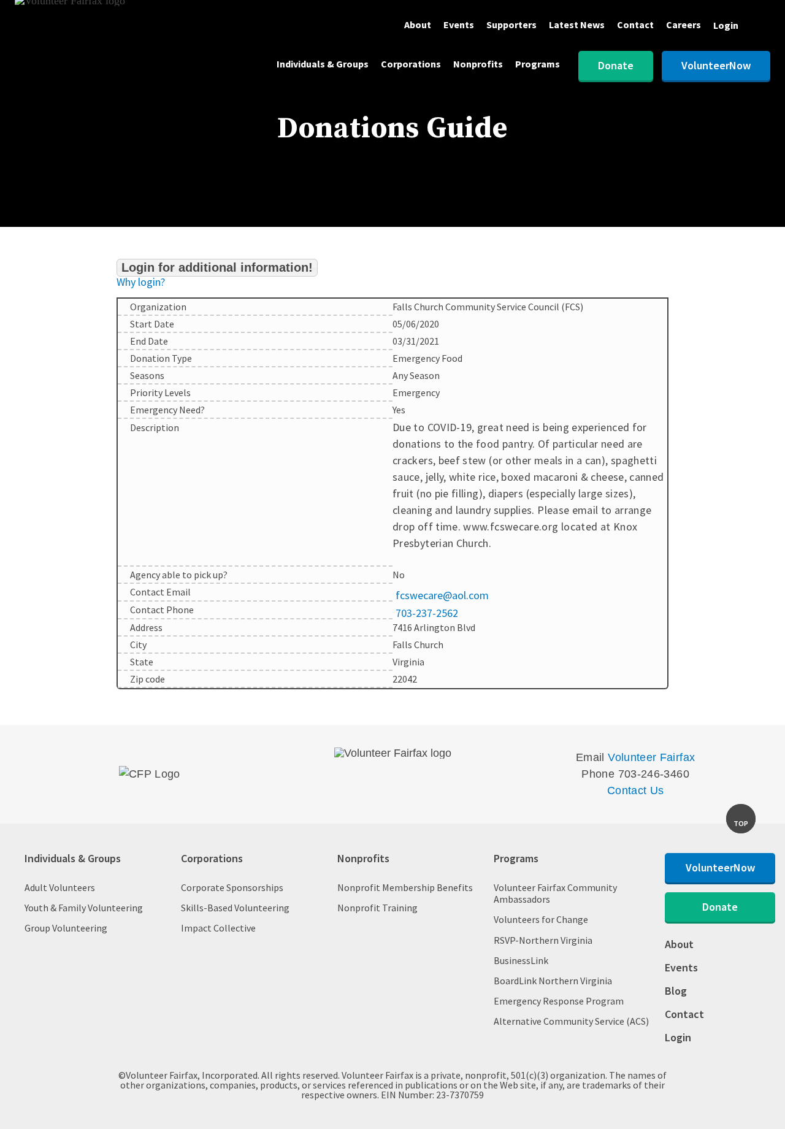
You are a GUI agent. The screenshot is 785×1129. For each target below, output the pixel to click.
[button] (217, 268)
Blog (676, 991)
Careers (683, 25)
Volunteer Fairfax (651, 757)
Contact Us (635, 790)
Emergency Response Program (559, 1001)
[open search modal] (760, 26)
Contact (635, 25)
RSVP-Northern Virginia (543, 940)
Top (740, 823)
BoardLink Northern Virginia (553, 981)
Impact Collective (218, 928)
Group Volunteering (66, 928)
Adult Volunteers (60, 888)
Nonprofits (478, 64)
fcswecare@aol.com (442, 595)
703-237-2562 (427, 613)
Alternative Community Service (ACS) (571, 1021)
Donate (616, 65)
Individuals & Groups (323, 64)
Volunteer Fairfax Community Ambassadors (555, 893)
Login (725, 25)
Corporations (411, 64)
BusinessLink (521, 960)
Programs (537, 64)
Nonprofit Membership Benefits (405, 888)
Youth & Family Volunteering (84, 908)
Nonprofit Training (377, 908)
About (417, 25)
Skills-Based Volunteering (235, 908)
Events (458, 25)
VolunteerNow (716, 65)
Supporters (511, 25)
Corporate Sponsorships (232, 888)
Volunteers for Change (541, 919)
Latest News (577, 25)
